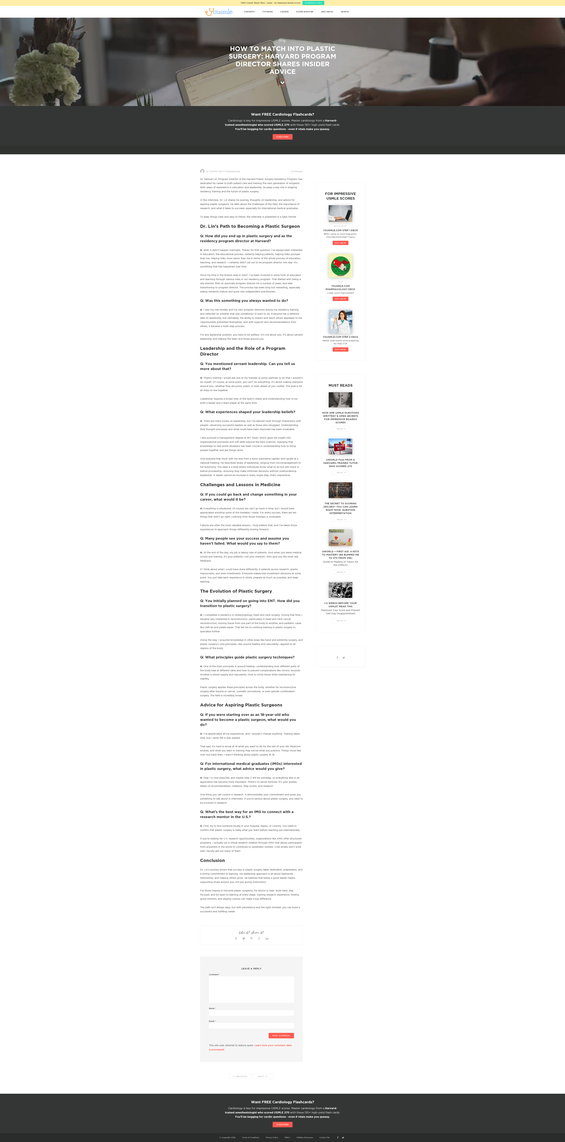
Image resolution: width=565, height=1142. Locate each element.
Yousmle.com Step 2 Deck (340, 337)
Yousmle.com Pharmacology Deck (340, 288)
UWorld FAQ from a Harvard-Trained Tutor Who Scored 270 (340, 462)
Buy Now (340, 243)
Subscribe (282, 137)
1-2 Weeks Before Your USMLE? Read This (340, 605)
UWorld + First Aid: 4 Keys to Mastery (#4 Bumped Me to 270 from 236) (340, 554)
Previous (241, 1076)
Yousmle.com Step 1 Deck (340, 230)
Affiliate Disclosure (304, 1137)
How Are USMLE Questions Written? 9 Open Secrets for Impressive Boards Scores (340, 417)
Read (340, 429)
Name (212, 1008)
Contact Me (324, 1137)
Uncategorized (233, 171)
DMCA (287, 1137)
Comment (214, 974)
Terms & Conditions (250, 1137)
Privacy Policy (272, 1137)
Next (261, 1076)
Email (212, 1021)
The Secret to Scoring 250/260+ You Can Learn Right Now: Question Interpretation (340, 508)
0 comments (297, 171)
